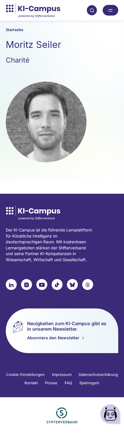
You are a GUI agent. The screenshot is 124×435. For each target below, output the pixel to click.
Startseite (14, 29)
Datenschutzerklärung (98, 374)
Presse (51, 383)
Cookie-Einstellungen (25, 374)
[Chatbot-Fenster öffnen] (111, 415)
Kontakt (31, 383)
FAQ (68, 383)
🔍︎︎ (92, 10)
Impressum (62, 374)
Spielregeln (89, 383)
